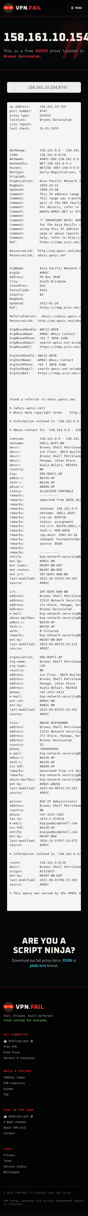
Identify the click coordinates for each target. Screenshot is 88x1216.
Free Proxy (12, 1052)
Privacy (9, 1155)
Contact (9, 1133)
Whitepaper (12, 1172)
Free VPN (10, 1047)
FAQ (6, 1094)
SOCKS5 (41, 51)
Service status (15, 1166)
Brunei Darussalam (21, 56)
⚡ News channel (15, 1122)
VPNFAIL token (14, 1077)
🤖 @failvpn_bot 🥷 (19, 1041)
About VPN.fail (15, 1128)
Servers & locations (19, 1058)
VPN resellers (14, 1083)
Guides (8, 1089)
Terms (8, 1161)
